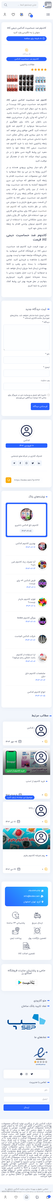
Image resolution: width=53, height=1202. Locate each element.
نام (47, 354)
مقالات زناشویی (27, 64)
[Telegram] (21, 1074)
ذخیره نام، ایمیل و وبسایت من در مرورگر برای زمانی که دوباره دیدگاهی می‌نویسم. (27, 396)
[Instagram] (26, 1074)
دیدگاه (45, 322)
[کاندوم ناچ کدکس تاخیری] (27, 521)
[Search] (4, 4)
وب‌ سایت (45, 380)
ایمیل (46, 367)
